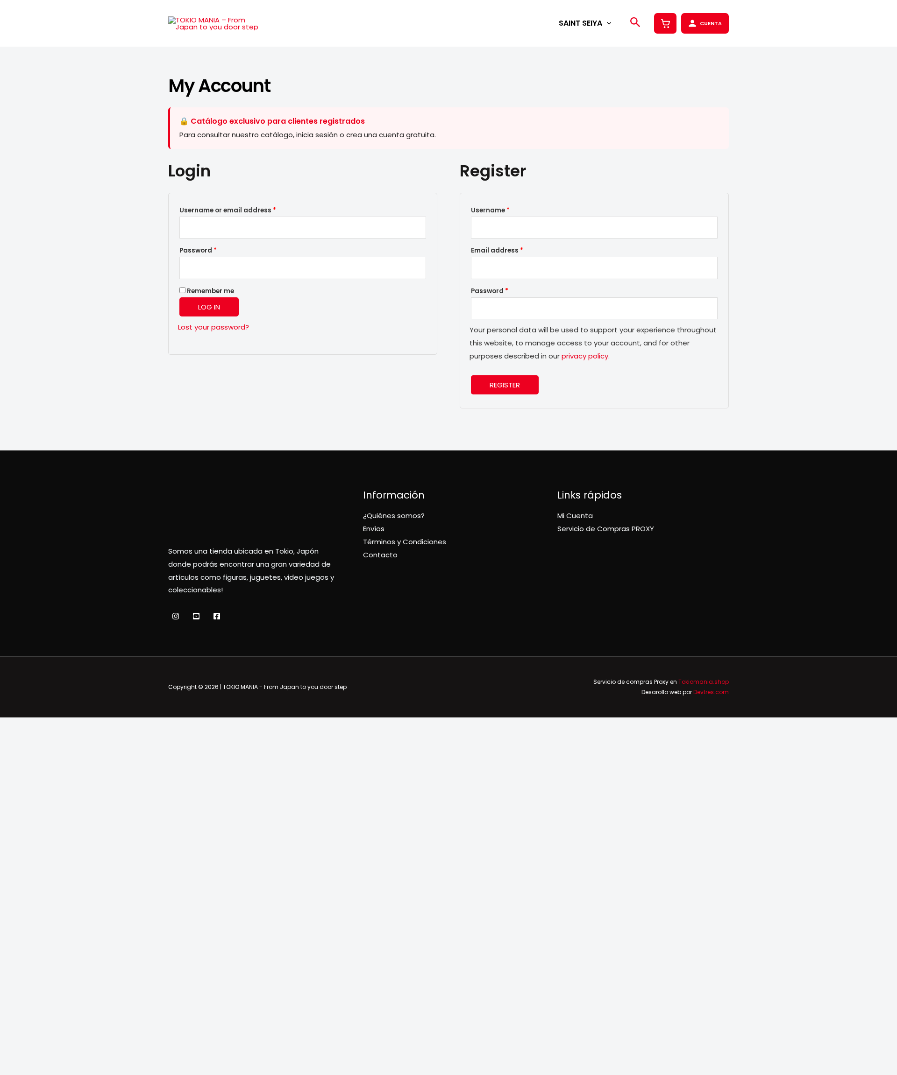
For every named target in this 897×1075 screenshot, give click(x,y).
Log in (209, 307)
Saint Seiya (580, 23)
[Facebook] (216, 616)
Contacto (380, 555)
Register (505, 385)
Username (505, 210)
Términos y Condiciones (404, 542)
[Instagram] (175, 616)
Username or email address (242, 210)
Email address (512, 250)
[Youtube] (196, 616)
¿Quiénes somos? (394, 515)
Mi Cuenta (575, 515)
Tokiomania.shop (703, 682)
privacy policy (585, 356)
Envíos (373, 529)
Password (212, 250)
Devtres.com (711, 692)
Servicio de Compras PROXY (605, 529)
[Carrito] (665, 23)
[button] (607, 23)
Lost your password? (213, 327)
